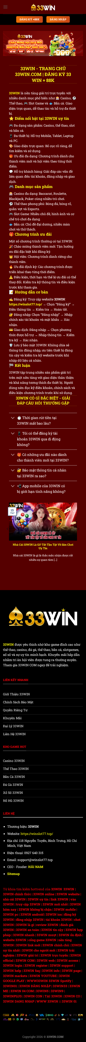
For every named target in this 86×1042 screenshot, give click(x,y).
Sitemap (13, 874)
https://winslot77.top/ (25, 304)
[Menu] (5, 7)
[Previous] (8, 537)
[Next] (78, 537)
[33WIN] (43, 7)
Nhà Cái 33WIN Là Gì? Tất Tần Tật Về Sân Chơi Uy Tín (43, 546)
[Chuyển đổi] (13, 418)
